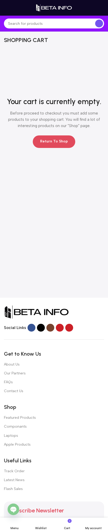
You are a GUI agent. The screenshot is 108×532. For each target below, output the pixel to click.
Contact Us (13, 391)
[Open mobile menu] (6, 8)
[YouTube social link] (60, 328)
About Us (12, 364)
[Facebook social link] (31, 328)
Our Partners (15, 373)
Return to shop (54, 141)
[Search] (99, 23)
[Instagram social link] (50, 328)
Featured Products (20, 417)
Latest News (14, 480)
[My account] (102, 8)
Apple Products (17, 444)
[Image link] (36, 311)
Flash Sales (13, 489)
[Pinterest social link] (69, 328)
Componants (15, 426)
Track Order (14, 471)
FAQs (8, 382)
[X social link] (41, 328)
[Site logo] (54, 7)
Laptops (11, 435)
